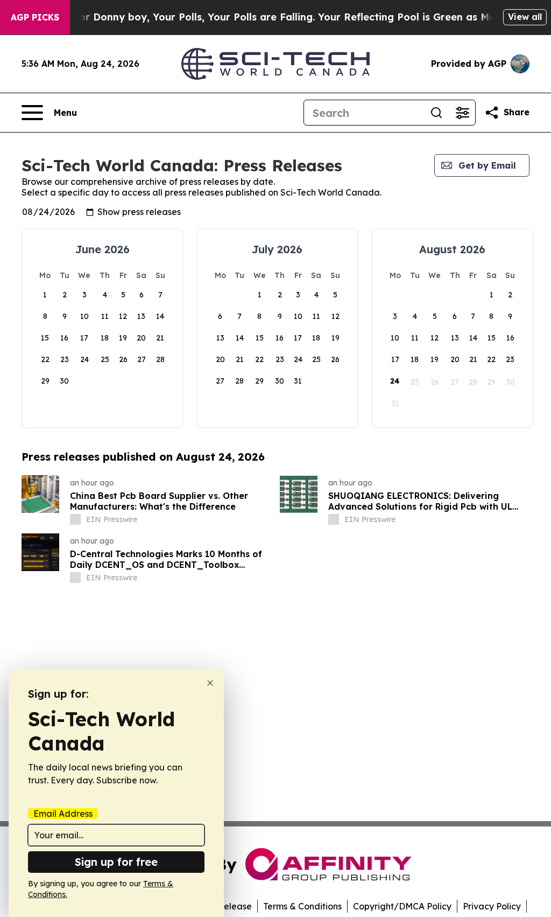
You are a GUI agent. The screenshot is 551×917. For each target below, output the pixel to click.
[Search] (436, 112)
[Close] (210, 683)
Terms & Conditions (302, 906)
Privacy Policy (492, 906)
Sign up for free (116, 862)
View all (525, 16)
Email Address (63, 813)
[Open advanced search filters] (462, 112)
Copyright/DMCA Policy (402, 906)
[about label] (75, 519)
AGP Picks (35, 17)
